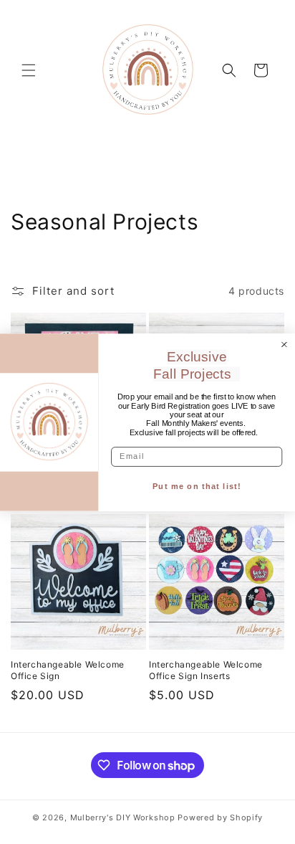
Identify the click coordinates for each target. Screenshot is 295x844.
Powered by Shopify (220, 817)
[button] (28, 70)
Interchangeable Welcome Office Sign (68, 670)
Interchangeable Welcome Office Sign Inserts (206, 670)
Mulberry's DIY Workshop (122, 817)
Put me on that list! (197, 486)
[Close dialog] (284, 344)
